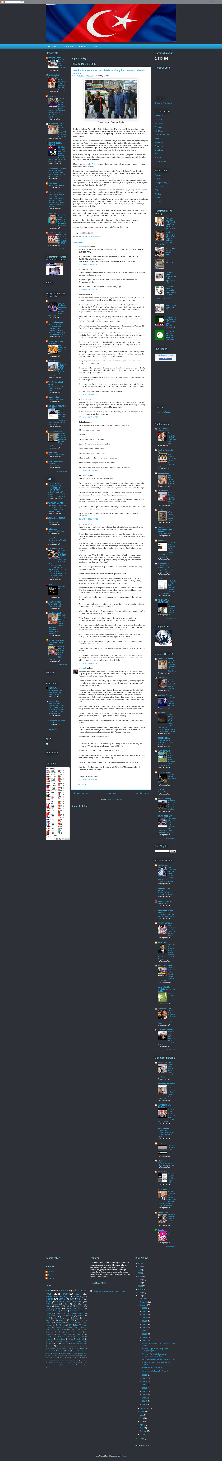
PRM (83, 1357)
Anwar (81, 236)
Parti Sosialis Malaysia (63, 1360)
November (144, 1302)
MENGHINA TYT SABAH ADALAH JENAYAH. (172, 701)
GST (72, 1320)
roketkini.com (163, 1161)
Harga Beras (60, 1339)
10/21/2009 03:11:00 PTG (88, 394)
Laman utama (53, 46)
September (144, 1408)
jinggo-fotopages (55, 431)
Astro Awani (159, 123)
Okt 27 (145, 1321)
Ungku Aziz (64, 1362)
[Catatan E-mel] (77, 233)
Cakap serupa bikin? (165, 534)
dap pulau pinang (61, 1318)
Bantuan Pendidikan (55, 1332)
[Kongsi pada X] (86, 233)
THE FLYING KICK (55, 549)
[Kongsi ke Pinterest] (91, 233)
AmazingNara (53, 701)
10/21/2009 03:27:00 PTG (88, 663)
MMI (50, 584)
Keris (82, 1348)
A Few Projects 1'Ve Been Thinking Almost (171, 516)
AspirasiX (95, 46)
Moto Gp (158, 179)
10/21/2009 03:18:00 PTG (88, 470)
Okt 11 (144, 1404)
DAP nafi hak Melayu (74, 1308)
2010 (140, 1293)
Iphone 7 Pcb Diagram (56, 455)
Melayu (78, 1301)
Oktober (143, 1305)
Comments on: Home (56, 720)
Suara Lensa (53, 96)
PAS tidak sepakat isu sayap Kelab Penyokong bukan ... (155, 1350)
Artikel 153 (74, 1353)
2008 (140, 1439)
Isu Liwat (79, 1306)
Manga (157, 198)
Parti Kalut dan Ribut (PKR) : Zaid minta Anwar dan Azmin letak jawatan (170, 223)
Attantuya (76, 1322)
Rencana (60, 1350)
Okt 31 (145, 1308)
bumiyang (162, 540)
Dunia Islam (77, 1332)
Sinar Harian (159, 150)
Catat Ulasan (81, 784)
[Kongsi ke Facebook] (89, 233)
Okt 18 (145, 1382)
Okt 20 (145, 1375)
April (142, 1425)
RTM (56, 1362)
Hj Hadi (71, 1339)
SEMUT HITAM (54, 233)
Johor (65, 1304)
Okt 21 (145, 1341)
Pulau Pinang (63, 1301)
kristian (50, 1346)
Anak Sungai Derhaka (166, 1084)
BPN (70, 1325)
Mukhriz (59, 1336)
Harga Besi (51, 1355)
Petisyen (75, 1360)
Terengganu (74, 1311)
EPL (156, 190)
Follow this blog (165, 359)
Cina (67, 1332)
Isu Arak (48, 1341)
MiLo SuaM (162, 1189)
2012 (140, 1286)
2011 (140, 1289)
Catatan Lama (142, 793)
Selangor (77, 1296)
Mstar (157, 139)
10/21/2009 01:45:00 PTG (88, 265)
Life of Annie (163, 491)
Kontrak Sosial (50, 1350)
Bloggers (76, 1318)
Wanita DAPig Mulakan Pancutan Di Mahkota (171, 480)
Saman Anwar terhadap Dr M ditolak (155, 1371)
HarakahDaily (91, 164)
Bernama (158, 127)
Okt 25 (145, 1327)
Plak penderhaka (169, 261)
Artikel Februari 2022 (55, 399)
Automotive (59, 1346)
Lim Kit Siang (61, 1329)
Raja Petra (67, 1334)
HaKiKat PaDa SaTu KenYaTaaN (165, 902)
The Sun (158, 158)
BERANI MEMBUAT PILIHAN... (56, 463)
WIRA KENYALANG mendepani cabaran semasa (56, 642)
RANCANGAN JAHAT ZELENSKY (172, 1148)
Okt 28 (145, 1318)
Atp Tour (158, 194)
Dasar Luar (83, 1353)
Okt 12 (145, 1401)
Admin (47, 1308)
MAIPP (62, 1357)
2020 (140, 1263)
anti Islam (55, 1353)
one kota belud (163, 865)
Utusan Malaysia (161, 161)
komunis (62, 1320)
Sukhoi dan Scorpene (79, 1343)
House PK (52, 213)
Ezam (68, 1322)
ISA (78, 1346)
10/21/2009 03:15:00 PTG (88, 417)
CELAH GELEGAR (165, 816)
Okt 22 (145, 1337)
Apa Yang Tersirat (165, 695)
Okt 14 (145, 1395)
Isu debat (49, 1336)
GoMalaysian (53, 397)
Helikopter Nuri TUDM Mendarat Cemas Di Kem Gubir (171, 805)
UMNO (62, 1299)
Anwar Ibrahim (163, 1128)
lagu (63, 1364)
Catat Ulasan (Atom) (114, 800)
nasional (59, 1322)
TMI (156, 154)
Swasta (75, 1350)
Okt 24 (145, 1331)
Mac (142, 1428)
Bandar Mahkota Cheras (78, 1329)
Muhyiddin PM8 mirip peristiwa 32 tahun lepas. (171, 1219)
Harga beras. (70, 1346)
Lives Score (159, 186)
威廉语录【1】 (53, 522)
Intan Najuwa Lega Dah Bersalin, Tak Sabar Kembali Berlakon (56, 692)
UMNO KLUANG (164, 564)
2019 (140, 1267)
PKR (61, 1290)
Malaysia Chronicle (162, 135)
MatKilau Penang (164, 799)
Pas (47, 1290)
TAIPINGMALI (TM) (55, 503)
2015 (140, 1276)
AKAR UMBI (162, 942)
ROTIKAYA (52, 688)
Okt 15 (145, 1391)
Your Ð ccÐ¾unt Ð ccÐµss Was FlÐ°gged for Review (166, 742)
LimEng (55, 1357)
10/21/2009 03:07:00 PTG (88, 290)
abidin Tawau (53, 361)
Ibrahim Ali (80, 1339)
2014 (140, 1280)
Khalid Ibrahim (51, 1316)
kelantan (49, 1299)
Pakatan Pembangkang (93, 236)
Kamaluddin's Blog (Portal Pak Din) (165, 911)
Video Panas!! (69, 46)
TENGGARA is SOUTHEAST (163, 601)
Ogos (142, 1412)
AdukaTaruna (163, 1213)
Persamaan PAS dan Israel (152, 1368)
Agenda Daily (160, 116)
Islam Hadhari (61, 1355)
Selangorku (159, 146)
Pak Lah (65, 1343)
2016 (140, 1273)
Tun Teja (161, 510)
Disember (144, 1299)
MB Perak (62, 1325)
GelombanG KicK (164, 1009)
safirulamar (52, 453)
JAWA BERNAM (164, 751)
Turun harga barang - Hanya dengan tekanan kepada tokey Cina (170, 278)
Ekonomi (58, 1308)
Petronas (48, 1322)
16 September (79, 1334)
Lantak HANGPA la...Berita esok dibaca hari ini (166, 989)
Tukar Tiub (162, 1143)
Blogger (124, 1456)
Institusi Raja (50, 1311)
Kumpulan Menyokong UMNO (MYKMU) (57, 169)
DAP (78, 1294)
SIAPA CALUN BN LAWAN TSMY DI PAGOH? (171, 608)
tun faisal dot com (55, 322)
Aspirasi (51, 1272)
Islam (75, 1304)
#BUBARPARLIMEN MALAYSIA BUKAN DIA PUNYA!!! (62, 239)
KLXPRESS (162, 790)
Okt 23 (145, 1334)
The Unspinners (54, 192)
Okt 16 (145, 1388)
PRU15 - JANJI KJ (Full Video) (172, 776)
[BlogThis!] (84, 233)
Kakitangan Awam (62, 1341)
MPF (68, 1357)
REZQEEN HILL (164, 738)
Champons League (162, 183)
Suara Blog (52, 538)
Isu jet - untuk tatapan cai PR (170, 307)
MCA (81, 1320)
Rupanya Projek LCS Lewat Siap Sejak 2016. (171, 1178)
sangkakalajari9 (54, 613)
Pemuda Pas (71, 1336)
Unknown (51, 1278)
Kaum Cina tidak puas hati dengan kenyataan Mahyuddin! (169, 335)
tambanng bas (82, 1364)
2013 (140, 1283)
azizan (85, 1362)
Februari (143, 1431)
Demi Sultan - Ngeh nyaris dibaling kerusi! (170, 251)
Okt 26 (145, 1324)
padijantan (52, 183)
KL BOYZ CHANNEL (165, 1030)
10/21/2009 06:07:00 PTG (88, 780)
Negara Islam (71, 1327)
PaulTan (158, 202)
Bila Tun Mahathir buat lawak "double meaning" (171, 684)
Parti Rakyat (49, 1360)
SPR (68, 1350)
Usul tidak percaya (75, 1362)
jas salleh (161, 713)
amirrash (82, 668)
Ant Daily (158, 120)
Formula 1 (158, 175)
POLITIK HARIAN (164, 772)
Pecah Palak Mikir (165, 966)
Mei (141, 1421)
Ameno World (163, 1172)
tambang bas (65, 1353)
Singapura (49, 1339)
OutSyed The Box (55, 58)
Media (80, 1316)
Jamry (58, 1334)
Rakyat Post (159, 142)
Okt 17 (145, 1385)
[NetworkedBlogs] (166, 355)
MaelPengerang (164, 579)
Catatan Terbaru (80, 793)
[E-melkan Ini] (81, 233)
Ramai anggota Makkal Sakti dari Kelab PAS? (159, 1359)
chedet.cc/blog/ (164, 412)
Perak (48, 1301)
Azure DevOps (53, 466)
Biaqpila (161, 1230)
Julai (142, 1415)
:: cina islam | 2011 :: (166, 1062)
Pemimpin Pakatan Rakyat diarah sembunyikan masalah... (154, 1355)
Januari (143, 1434)
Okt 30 (145, 1311)
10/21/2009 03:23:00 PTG (88, 519)
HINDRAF (58, 1327)
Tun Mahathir (67, 1316)
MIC (57, 1343)
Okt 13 (145, 1398)
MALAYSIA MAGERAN (56, 185)
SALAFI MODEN (54, 602)
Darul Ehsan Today (55, 124)
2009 (140, 1296)
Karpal (76, 1341)
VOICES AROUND (165, 923)
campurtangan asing (54, 1364)
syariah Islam (71, 1364)
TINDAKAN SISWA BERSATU (55, 342)
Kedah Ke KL (163, 678)
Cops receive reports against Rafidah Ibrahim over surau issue (56, 174)
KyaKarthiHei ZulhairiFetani (53, 76)
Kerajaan (58, 1306)
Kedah (47, 1318)
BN (80, 1299)
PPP (78, 1357)
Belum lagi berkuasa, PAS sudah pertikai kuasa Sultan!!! (170, 291)
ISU (72, 1299)
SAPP (82, 1336)
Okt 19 (145, 1378)
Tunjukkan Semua (61, 248)
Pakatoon (82, 46)
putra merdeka (163, 473)
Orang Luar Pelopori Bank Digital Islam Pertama (55, 388)
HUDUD (69, 1306)
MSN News (159, 131)
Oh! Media (52, 729)
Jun (141, 1418)
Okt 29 (145, 1315)
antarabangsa (77, 1313)
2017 (140, 1270)
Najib (63, 1311)
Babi (76, 1325)
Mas (73, 1357)
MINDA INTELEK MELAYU (55, 144)
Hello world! (162, 792)
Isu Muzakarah (61, 1348)
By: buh (51, 722)
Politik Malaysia (51, 1304)
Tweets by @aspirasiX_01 (164, 103)
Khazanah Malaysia (75, 1355)
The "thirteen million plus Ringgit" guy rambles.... (166, 530)
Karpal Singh (62, 1313)
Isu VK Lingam (73, 1348)
